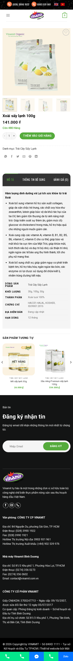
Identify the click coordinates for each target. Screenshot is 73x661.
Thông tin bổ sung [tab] (33, 180)
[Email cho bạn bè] (24, 156)
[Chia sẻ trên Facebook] (12, 156)
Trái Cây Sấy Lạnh (25, 148)
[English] (56, 4)
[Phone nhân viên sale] (51, 656)
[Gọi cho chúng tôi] (18, 505)
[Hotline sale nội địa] (7, 656)
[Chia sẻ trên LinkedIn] (36, 156)
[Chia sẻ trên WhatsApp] (5, 156)
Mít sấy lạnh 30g (19, 381)
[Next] (65, 62)
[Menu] (8, 15)
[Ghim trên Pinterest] (30, 156)
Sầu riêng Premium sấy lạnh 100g (54, 383)
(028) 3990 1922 (21, 4)
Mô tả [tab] (10, 180)
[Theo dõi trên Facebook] (5, 505)
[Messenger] (36, 656)
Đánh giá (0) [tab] (61, 180)
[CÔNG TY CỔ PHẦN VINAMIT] (36, 15)
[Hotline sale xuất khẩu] (22, 656)
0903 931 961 (44, 4)
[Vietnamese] (63, 4)
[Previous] (8, 62)
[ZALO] (65, 656)
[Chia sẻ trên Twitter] (18, 156)
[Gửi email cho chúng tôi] (12, 505)
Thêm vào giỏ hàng (37, 135)
